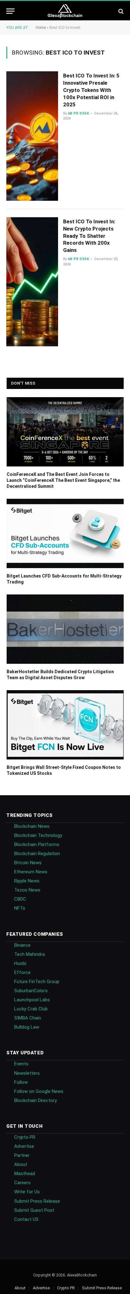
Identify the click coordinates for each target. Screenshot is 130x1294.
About (20, 1164)
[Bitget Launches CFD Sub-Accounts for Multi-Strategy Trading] (65, 533)
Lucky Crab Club (31, 1009)
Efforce (22, 972)
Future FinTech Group (36, 981)
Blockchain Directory (35, 1100)
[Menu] (10, 11)
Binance (22, 945)
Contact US (26, 1219)
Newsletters (27, 1073)
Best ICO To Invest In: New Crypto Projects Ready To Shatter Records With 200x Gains (89, 235)
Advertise (24, 1146)
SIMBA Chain (27, 1018)
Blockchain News (32, 826)
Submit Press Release (37, 1201)
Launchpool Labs (32, 1000)
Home (41, 27)
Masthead (24, 1173)
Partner (22, 1155)
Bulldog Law (26, 1027)
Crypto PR (24, 1137)
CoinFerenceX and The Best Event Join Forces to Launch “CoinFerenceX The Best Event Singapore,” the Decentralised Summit (63, 480)
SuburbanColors (31, 990)
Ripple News (26, 881)
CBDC (20, 899)
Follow (21, 1082)
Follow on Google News (38, 1091)
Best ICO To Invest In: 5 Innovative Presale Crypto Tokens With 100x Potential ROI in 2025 (91, 89)
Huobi (20, 963)
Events (21, 1064)
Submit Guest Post (34, 1210)
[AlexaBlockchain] (65, 11)
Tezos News (27, 890)
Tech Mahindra (29, 954)
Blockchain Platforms (36, 844)
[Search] (120, 11)
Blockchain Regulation (37, 853)
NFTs (19, 908)
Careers (22, 1182)
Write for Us (27, 1192)
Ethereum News (30, 872)
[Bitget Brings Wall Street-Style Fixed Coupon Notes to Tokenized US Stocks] (65, 724)
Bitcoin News (28, 862)
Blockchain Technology (38, 835)
